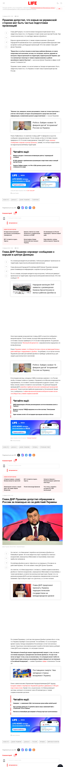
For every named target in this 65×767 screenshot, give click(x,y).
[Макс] (22, 207)
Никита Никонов (16, 735)
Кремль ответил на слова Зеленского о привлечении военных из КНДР (32, 233)
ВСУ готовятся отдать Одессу (10, 240)
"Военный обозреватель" (30, 343)
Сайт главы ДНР (31, 190)
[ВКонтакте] (30, 207)
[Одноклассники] (33, 207)
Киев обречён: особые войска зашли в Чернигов (51, 240)
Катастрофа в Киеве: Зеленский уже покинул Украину (31, 241)
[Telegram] (26, 207)
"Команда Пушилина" (32, 438)
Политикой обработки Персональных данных (43, 8)
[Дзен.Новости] (18, 207)
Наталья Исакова (16, 440)
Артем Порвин (15, 193)
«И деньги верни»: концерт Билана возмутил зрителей (12, 480)
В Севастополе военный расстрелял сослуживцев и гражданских (12, 233)
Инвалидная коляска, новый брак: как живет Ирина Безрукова (12, 488)
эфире (45, 661)
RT (18, 278)
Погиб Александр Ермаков (32, 487)
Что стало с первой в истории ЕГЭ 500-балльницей (50, 488)
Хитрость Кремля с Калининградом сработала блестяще (52, 480)
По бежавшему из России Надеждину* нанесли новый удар (52, 233)
